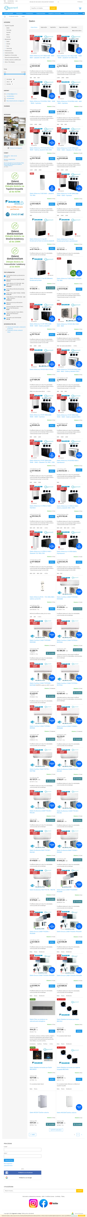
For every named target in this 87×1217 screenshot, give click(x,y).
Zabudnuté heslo (8, 1165)
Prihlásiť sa (9, 1160)
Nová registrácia (8, 1164)
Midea (8, 35)
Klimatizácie (8, 39)
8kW (38, 78)
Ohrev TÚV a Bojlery (10, 62)
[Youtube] (53, 1203)
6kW (35, 78)
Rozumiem (81, 1215)
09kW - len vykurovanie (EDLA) (37, 391)
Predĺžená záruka (49, 1196)
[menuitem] (8, 13)
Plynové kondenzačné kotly (12, 57)
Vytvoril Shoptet (79, 1213)
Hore (33, 1134)
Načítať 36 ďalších (56, 1130)
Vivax (7, 46)
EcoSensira (33, 1044)
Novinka (10, 84)
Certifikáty (57, 1196)
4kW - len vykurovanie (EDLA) (64, 346)
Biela (31, 952)
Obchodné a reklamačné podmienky (32, 1196)
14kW (62, 78)
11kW (58, 78)
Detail (52, 66)
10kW (62, 170)
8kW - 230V (39, 528)
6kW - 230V (32, 528)
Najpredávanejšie (63, 27)
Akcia (9, 82)
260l (35, 617)
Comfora (39, 1044)
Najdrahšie (53, 27)
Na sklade (11, 79)
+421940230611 (10, 96)
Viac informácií (74, 1215)
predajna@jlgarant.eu (11, 94)
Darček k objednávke (9, 159)
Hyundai (8, 32)
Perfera (45, 1044)
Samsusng (9, 48)
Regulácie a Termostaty (11, 55)
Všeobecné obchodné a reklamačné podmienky (41, 2)
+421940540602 (10, 98)
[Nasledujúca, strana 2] (78, 1134)
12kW (66, 170)
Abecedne (74, 27)
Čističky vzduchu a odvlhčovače (13, 60)
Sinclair (8, 37)
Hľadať (53, 8)
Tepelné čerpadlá (9, 26)
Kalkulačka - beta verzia (10, 155)
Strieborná (41, 952)
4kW (31, 78)
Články (63, 1196)
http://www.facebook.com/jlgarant (15, 101)
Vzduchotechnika (9, 53)
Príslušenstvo (8, 51)
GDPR (43, 1196)
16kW (67, 78)
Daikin (7, 28)
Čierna (35, 952)
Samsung (8, 30)
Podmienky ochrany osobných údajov (15, 331)
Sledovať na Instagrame (16, 148)
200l (31, 617)
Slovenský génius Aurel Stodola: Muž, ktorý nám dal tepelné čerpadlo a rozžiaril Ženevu (14, 164)
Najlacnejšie (44, 27)
